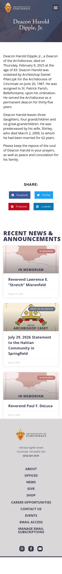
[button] (56, 7)
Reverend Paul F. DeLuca (30, 406)
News (31, 482)
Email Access (31, 522)
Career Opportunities (31, 502)
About (31, 468)
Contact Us (31, 508)
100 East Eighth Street (31, 447)
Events (31, 515)
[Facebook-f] (31, 548)
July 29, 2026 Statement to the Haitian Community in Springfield (29, 345)
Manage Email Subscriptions (31, 530)
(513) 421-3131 (31, 455)
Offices (31, 475)
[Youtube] (40, 548)
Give (31, 488)
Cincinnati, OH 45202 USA (31, 451)
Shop (31, 495)
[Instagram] (22, 548)
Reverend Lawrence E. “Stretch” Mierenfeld (28, 282)
